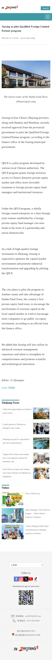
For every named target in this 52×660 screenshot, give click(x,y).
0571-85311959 (33, 621)
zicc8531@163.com (33, 616)
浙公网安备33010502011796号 (27, 635)
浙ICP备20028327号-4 (26, 631)
